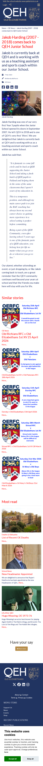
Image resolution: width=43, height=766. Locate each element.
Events (6, 713)
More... (4, 345)
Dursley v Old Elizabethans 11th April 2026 (19, 412)
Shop (5, 715)
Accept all (13, 759)
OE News (11, 28)
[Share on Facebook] (3, 88)
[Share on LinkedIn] (11, 88)
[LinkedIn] (23, 685)
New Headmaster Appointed (17, 574)
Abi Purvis (15, 78)
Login (5, 5)
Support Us (8, 707)
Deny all (30, 759)
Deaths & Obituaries (9, 535)
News (4, 28)
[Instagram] (27, 685)
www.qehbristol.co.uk (30, 1)
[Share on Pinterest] (16, 88)
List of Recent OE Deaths (15, 537)
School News (7, 571)
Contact (25, 695)
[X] (14, 685)
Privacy (20, 698)
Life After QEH (7, 613)
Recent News (9, 725)
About (17, 695)
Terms (13, 698)
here (6, 752)
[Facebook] (19, 685)
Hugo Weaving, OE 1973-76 (17, 615)
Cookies (29, 698)
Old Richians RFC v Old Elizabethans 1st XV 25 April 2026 (20, 337)
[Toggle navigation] (38, 5)
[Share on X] (7, 88)
